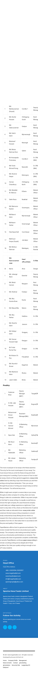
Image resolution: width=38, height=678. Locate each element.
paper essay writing (29, 540)
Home (5, 660)
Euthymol (5, 667)
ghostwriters (6, 665)
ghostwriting (22, 663)
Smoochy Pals (16, 665)
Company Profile (13, 660)
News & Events (7, 663)
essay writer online (29, 510)
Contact (15, 663)
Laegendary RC (25, 665)
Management (23, 660)
